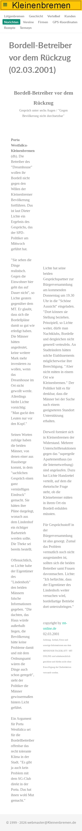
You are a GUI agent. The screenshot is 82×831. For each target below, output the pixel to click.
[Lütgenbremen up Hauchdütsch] (41, 5)
